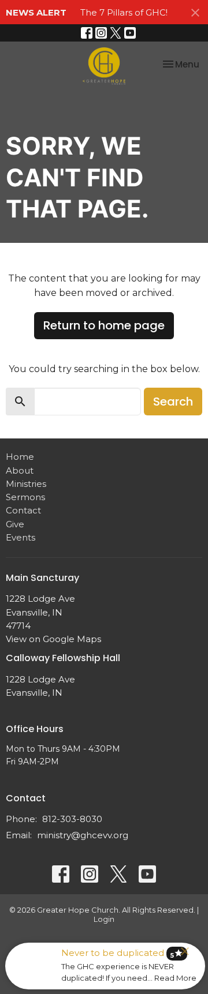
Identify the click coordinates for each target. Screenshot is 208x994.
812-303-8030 (72, 818)
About (20, 470)
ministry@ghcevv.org (82, 835)
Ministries (26, 483)
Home (20, 456)
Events (20, 537)
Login (104, 919)
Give (15, 524)
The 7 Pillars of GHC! (124, 12)
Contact (23, 510)
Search (173, 401)
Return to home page (104, 325)
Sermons (25, 497)
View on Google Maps (53, 638)
